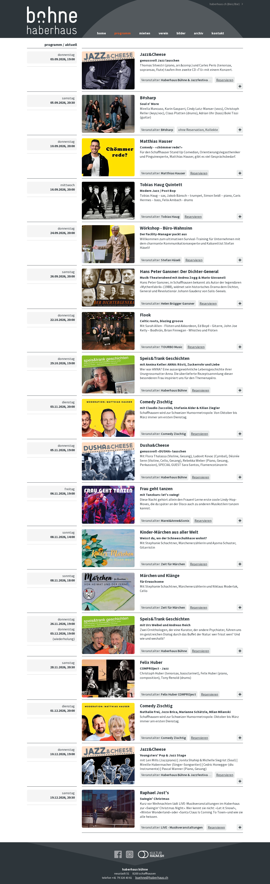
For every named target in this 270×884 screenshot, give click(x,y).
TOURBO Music (171, 347)
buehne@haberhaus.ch (151, 877)
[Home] (52, 33)
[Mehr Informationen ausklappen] (240, 86)
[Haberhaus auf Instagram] (129, 855)
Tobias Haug (170, 216)
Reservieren (224, 80)
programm (122, 33)
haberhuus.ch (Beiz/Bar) (225, 4)
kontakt (218, 33)
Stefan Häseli (170, 260)
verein (163, 33)
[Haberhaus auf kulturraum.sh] (151, 855)
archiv (198, 33)
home (101, 33)
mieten (144, 33)
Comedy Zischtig (173, 434)
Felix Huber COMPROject (178, 694)
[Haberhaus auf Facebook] (118, 855)
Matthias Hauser (173, 173)
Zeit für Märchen (173, 564)
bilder (181, 33)
